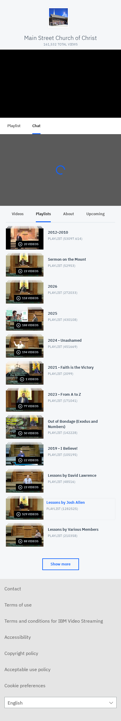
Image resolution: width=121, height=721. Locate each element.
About (68, 213)
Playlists (43, 213)
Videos (17, 213)
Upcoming (95, 213)
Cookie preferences (25, 685)
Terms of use (18, 605)
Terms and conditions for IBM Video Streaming (53, 621)
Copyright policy (21, 653)
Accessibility (17, 637)
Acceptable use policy (27, 669)
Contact (12, 589)
